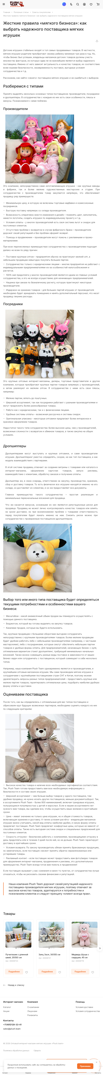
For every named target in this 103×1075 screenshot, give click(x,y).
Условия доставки (84, 1007)
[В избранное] (26, 972)
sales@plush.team (12, 1028)
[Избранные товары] (91, 4)
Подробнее (14, 971)
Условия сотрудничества (88, 1011)
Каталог (7, 1007)
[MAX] (64, 4)
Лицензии (32, 1011)
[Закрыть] (96, 1062)
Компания (32, 1001)
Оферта (37, 1050)
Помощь (80, 1001)
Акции (6, 1011)
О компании (33, 1007)
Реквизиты (32, 1015)
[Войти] (84, 4)
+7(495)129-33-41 (12, 1024)
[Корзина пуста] (98, 4)
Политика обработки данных (16, 1050)
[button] (99, 948)
